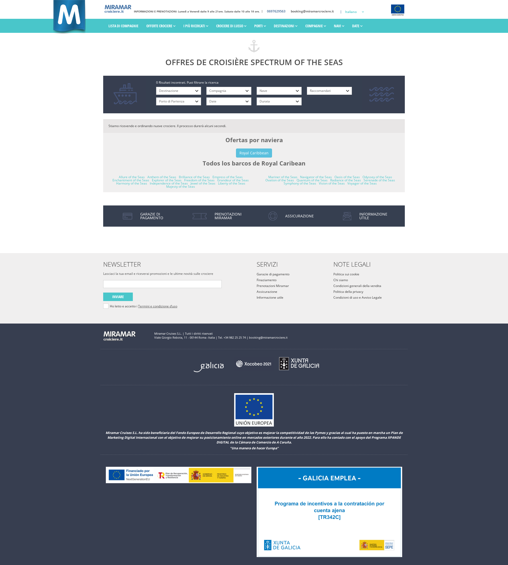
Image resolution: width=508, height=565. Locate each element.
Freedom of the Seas (199, 180)
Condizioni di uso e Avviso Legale (357, 297)
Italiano (351, 12)
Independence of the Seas (169, 183)
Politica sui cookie (346, 274)
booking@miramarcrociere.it (312, 11)
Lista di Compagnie (123, 25)
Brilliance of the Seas (194, 177)
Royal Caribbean (254, 152)
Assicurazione (267, 291)
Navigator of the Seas (316, 177)
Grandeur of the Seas (233, 180)
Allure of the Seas (132, 177)
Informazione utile (270, 297)
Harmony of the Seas (131, 183)
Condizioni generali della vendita (357, 286)
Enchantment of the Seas (130, 180)
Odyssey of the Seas (377, 177)
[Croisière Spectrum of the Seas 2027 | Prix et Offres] (69, 17)
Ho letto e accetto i (143, 306)
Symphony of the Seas (300, 183)
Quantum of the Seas (312, 180)
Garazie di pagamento (273, 274)
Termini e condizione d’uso (157, 306)
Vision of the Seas (332, 183)
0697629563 (276, 11)
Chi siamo (340, 280)
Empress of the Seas (227, 177)
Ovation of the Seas (279, 180)
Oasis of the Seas (347, 177)
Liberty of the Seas (231, 183)
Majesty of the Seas (180, 186)
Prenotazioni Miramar (273, 286)
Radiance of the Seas (345, 180)
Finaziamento (266, 280)
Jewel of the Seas (202, 183)
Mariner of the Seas (282, 177)
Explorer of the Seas (167, 180)
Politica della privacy (348, 291)
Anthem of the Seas (161, 177)
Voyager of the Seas (362, 183)
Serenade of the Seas (379, 180)
